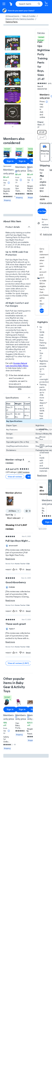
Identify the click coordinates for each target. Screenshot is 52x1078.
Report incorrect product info (20, 387)
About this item (12, 221)
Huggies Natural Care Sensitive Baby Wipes (17, 364)
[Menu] (4, 4)
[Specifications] (29, 397)
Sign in (10, 161)
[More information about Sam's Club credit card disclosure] (41, 306)
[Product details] (29, 227)
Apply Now (42, 310)
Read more (42, 475)
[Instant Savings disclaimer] (9, 183)
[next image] (12, 126)
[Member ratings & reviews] (29, 460)
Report (28, 569)
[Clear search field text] (35, 4)
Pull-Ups (41, 33)
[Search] (39, 4)
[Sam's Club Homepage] (11, 4)
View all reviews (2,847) (18, 663)
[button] (10, 501)
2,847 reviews (24, 472)
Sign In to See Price (41, 211)
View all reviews (15, 476)
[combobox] (29, 4)
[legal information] (47, 102)
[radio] (41, 132)
